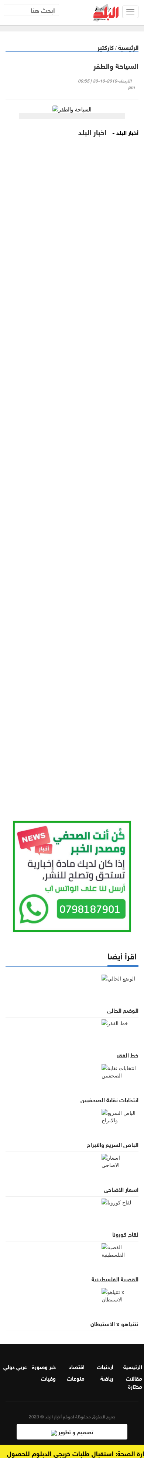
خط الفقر (127, 1054)
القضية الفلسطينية (115, 1278)
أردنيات (105, 1366)
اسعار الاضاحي (121, 1189)
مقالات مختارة (134, 1381)
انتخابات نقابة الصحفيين (109, 1099)
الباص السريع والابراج (112, 1144)
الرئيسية (128, 47)
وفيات (48, 1377)
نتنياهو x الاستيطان (114, 1323)
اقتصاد (77, 1366)
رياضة (106, 1377)
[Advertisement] (72, 483)
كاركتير (105, 47)
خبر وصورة (44, 1366)
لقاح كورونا (125, 1233)
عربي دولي (15, 1366)
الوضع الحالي (122, 1009)
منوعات (76, 1377)
